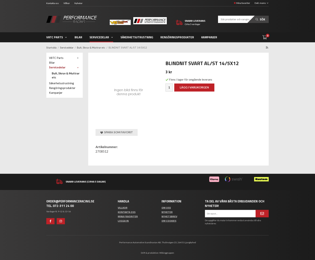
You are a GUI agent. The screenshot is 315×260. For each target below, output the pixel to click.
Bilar (78, 37)
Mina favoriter (243, 3)
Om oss (166, 207)
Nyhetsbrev (169, 216)
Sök (262, 19)
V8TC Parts (54, 37)
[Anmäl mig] (262, 213)
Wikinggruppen (166, 252)
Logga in (123, 221)
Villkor (66, 3)
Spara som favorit (118, 132)
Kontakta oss (52, 3)
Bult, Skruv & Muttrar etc (65, 75)
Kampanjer (209, 37)
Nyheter (78, 3)
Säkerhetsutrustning (136, 37)
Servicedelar (99, 37)
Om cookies (169, 221)
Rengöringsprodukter (177, 37)
